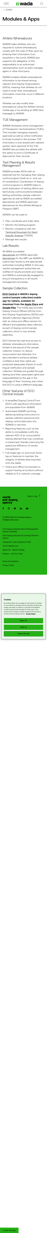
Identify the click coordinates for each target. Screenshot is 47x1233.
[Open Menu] (6, 3)
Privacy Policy (8, 565)
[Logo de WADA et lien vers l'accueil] (24, 4)
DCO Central (10, 294)
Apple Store (31, 304)
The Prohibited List (10, 546)
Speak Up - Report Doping (13, 550)
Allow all (23, 627)
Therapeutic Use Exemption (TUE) (17, 542)
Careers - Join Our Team (13, 554)
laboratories (9, 255)
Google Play (9, 307)
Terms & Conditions (11, 561)
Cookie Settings (9, 1230)
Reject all (23, 621)
